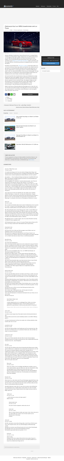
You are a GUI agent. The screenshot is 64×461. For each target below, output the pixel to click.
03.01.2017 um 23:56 (8, 312)
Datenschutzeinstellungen (42, 457)
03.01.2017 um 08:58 (8, 421)
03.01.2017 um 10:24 (8, 345)
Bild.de (7, 97)
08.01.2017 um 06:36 (8, 203)
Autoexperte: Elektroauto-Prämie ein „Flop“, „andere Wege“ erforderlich (17, 105)
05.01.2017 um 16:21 (10, 300)
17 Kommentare (25, 30)
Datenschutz (34, 457)
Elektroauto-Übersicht (17, 457)
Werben (49, 457)
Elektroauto (10, 100)
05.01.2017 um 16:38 (8, 240)
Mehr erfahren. (31, 159)
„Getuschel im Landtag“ (22, 65)
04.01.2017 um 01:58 (12, 403)
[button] (6, 94)
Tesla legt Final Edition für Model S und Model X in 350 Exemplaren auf (27, 135)
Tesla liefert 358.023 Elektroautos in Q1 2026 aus (27, 144)
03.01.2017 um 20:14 (10, 364)
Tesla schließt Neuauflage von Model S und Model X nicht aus (27, 117)
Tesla (11, 99)
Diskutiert (16, 113)
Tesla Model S (9, 98)
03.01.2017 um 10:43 (10, 434)
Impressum (29, 457)
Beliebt (11, 113)
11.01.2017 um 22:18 (8, 170)
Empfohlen (6, 113)
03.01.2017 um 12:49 (8, 326)
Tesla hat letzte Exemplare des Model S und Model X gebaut (26, 126)
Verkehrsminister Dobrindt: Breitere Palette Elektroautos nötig (27, 107)
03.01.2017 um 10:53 (8, 336)
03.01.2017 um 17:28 (10, 395)
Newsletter (31, 94)
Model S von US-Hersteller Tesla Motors (20, 60)
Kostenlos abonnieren (51, 63)
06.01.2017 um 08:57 (12, 410)
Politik (11, 30)
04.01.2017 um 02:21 (8, 271)
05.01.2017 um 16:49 (8, 228)
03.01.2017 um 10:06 (8, 378)
